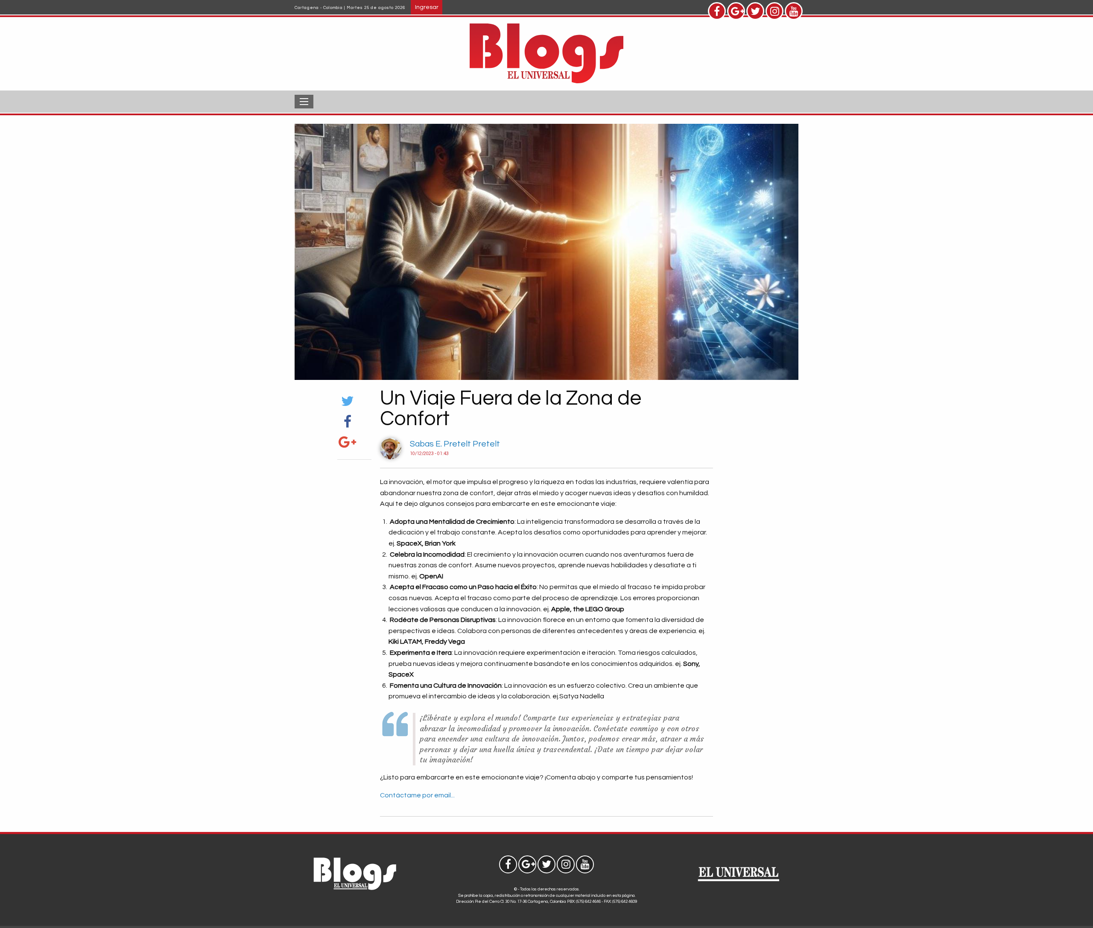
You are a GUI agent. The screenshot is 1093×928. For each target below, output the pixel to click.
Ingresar (426, 7)
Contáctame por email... (417, 795)
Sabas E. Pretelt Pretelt (455, 444)
